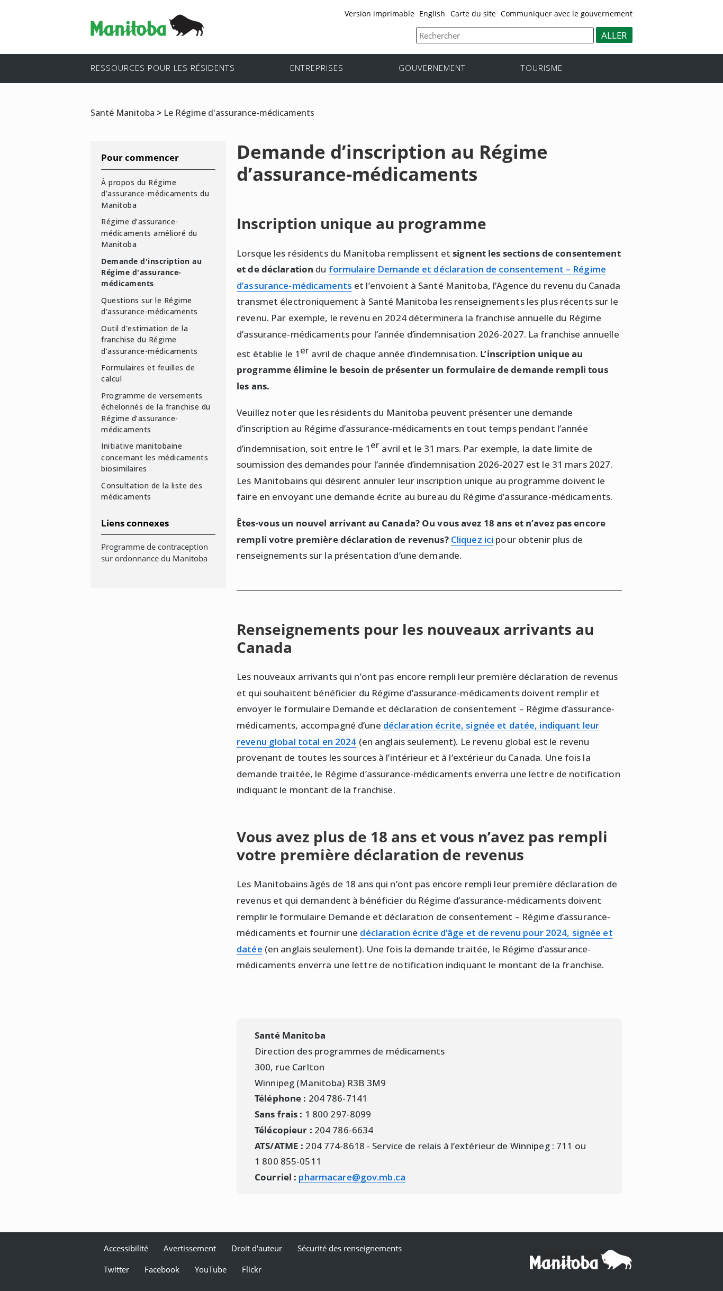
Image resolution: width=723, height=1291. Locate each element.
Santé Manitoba (123, 113)
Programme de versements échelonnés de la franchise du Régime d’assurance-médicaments (156, 412)
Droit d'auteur (256, 1248)
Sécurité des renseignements (349, 1248)
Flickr (251, 1269)
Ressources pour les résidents (163, 67)
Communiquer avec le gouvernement (566, 13)
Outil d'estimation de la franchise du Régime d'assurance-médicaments (149, 339)
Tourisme (542, 67)
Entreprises (317, 67)
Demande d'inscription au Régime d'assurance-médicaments (151, 272)
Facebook (161, 1269)
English (432, 13)
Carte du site (473, 13)
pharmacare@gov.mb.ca (352, 1177)
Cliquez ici (472, 539)
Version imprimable (379, 13)
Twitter (116, 1269)
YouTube (211, 1269)
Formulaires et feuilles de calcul (148, 373)
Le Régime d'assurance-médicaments (239, 113)
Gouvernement (432, 67)
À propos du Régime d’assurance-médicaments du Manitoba (155, 193)
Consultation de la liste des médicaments (151, 491)
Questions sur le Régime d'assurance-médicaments (149, 305)
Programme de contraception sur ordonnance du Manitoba (154, 552)
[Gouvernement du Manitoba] (147, 32)
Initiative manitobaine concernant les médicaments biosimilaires (154, 457)
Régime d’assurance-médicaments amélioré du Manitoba (149, 232)
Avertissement (190, 1248)
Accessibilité (126, 1248)
